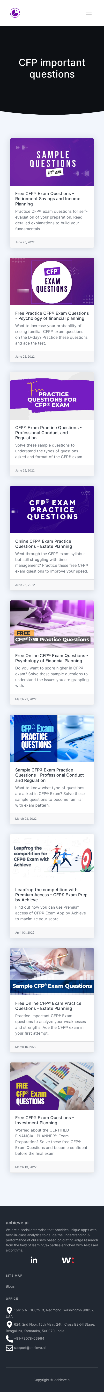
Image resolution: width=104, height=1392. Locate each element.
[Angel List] (68, 1260)
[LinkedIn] (33, 1260)
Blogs (10, 1286)
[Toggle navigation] (88, 12)
